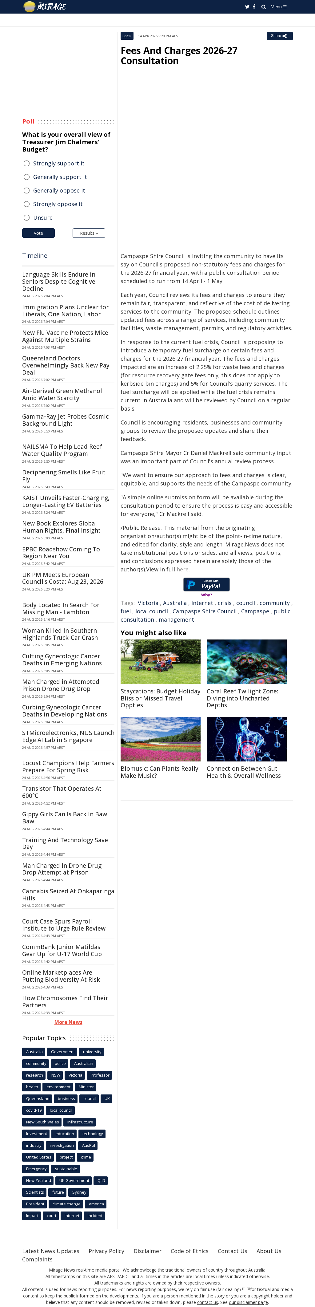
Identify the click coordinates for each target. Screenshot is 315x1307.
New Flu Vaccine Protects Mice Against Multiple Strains (65, 336)
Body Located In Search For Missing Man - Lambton (60, 608)
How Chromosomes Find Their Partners (65, 1001)
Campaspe (255, 611)
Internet (202, 603)
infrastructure (80, 1122)
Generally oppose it (59, 190)
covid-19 (34, 1110)
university (92, 1051)
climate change (67, 1204)
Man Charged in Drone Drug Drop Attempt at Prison (62, 869)
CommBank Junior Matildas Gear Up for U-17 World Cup (62, 950)
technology (92, 1133)
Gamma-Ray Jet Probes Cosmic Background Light (65, 420)
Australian (83, 1063)
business (66, 1098)
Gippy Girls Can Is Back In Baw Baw (64, 817)
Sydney (79, 1192)
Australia (175, 603)
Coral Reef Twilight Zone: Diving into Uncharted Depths (242, 698)
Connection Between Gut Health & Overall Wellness (244, 772)
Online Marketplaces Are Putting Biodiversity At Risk (61, 976)
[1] (243, 1289)
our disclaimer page (248, 1302)
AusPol (88, 1145)
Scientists (35, 1192)
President (35, 1204)
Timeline (34, 255)
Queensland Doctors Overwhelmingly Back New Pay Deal (66, 365)
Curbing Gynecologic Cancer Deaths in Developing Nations (64, 710)
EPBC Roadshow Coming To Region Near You (61, 552)
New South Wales (42, 1122)
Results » (89, 233)
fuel (126, 611)
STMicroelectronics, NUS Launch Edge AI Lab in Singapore (68, 736)
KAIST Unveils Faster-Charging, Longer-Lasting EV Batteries (66, 501)
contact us (207, 1302)
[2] (248, 1289)
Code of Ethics (190, 1251)
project (66, 1157)
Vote (38, 233)
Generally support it (60, 177)
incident (95, 1215)
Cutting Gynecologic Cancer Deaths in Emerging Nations (62, 659)
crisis (225, 603)
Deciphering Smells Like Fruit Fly (64, 475)
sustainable (66, 1168)
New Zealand (38, 1180)
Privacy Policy (106, 1251)
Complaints (37, 1259)
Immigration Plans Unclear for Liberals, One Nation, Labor (65, 310)
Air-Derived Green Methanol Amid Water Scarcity (62, 394)
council (245, 603)
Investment (36, 1133)
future (58, 1192)
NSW (55, 1075)
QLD (101, 1180)
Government (63, 1051)
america (96, 1204)
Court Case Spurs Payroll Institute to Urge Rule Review (64, 924)
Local (127, 36)
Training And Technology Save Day (65, 843)
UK (107, 1098)
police (60, 1063)
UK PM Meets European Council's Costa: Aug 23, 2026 (62, 578)
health (32, 1087)
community (275, 603)
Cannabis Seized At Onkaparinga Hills (68, 894)
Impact (32, 1215)
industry (34, 1145)
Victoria (148, 603)
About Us (269, 1251)
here (183, 569)
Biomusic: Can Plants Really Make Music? (159, 772)
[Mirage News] (48, 7)
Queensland (38, 1098)
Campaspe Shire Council (205, 611)
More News (68, 1022)
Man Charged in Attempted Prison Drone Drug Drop (60, 685)
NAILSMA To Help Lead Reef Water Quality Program (62, 450)
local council (151, 611)
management (176, 619)
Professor (100, 1075)
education (64, 1133)
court (51, 1215)
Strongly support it (59, 163)
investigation (62, 1145)
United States (38, 1157)
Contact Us (232, 1251)
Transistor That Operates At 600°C (62, 792)
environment (58, 1087)
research (34, 1075)
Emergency (36, 1168)
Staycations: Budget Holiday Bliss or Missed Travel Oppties (161, 698)
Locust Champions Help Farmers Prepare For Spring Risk (68, 766)
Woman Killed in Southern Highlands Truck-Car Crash (60, 634)
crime (86, 1157)
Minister (86, 1087)
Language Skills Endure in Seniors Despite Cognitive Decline (58, 281)
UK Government (74, 1180)
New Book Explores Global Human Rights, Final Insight (61, 526)
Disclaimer (147, 1251)
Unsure (43, 217)
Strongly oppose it (58, 204)
